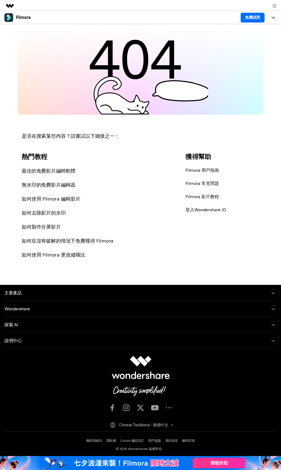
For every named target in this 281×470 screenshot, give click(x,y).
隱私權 (111, 441)
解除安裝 (188, 441)
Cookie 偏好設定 (132, 441)
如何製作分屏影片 (41, 227)
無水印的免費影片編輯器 (48, 185)
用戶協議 (154, 441)
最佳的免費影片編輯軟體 (48, 171)
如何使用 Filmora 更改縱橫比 (53, 255)
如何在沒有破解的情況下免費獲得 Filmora (67, 241)
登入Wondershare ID (206, 209)
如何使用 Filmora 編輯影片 (51, 199)
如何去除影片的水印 (44, 213)
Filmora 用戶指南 (202, 170)
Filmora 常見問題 (202, 183)
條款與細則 (94, 441)
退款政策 (171, 441)
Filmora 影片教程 (202, 196)
